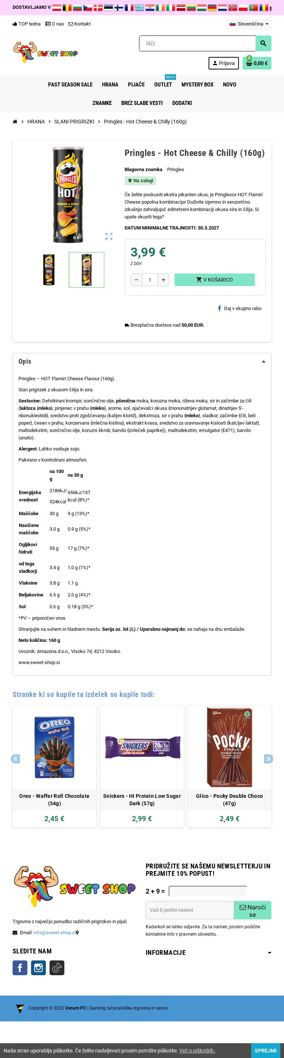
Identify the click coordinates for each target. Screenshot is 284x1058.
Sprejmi (266, 1051)
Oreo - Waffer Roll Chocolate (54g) (54, 799)
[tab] (142, 361)
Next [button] (268, 758)
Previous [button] (15, 758)
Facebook (20, 967)
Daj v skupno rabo (242, 308)
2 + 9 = (155, 891)
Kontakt (82, 24)
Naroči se (256, 911)
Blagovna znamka (143, 169)
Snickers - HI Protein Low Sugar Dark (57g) (142, 799)
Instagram (38, 967)
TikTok (57, 967)
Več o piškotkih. (197, 1051)
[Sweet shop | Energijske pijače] (46, 52)
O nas (57, 24)
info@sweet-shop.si (55, 932)
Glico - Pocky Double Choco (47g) (229, 799)
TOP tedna (29, 24)
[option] (54, 766)
